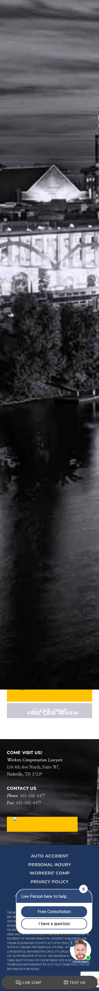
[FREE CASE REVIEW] (49, 694)
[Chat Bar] (49, 983)
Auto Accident (49, 856)
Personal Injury (49, 864)
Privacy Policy (50, 881)
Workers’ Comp (50, 873)
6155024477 (32, 796)
